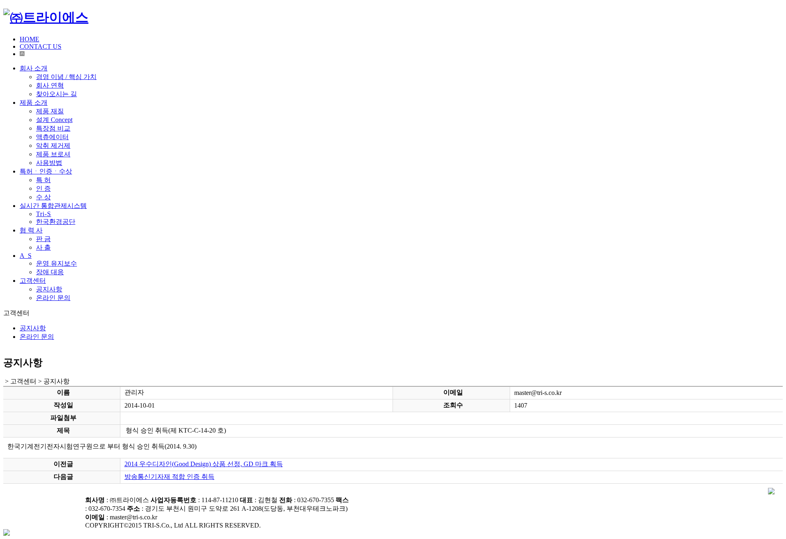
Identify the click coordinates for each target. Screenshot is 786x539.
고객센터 (33, 280)
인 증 (43, 188)
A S (26, 255)
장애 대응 (50, 271)
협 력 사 (31, 230)
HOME (29, 39)
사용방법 (49, 162)
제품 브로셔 (53, 154)
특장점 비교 (53, 128)
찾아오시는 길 (56, 93)
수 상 (43, 197)
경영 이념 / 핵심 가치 (66, 76)
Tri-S (43, 213)
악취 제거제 (53, 145)
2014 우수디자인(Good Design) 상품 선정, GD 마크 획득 (203, 463)
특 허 (43, 179)
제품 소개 (33, 102)
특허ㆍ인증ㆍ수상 (46, 171)
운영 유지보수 (56, 263)
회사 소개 (33, 68)
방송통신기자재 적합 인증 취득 (169, 476)
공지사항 (49, 289)
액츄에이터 (52, 136)
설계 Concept (54, 119)
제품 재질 (50, 111)
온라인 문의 (53, 297)
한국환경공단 (55, 221)
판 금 (43, 238)
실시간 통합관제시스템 (53, 205)
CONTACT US (40, 46)
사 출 (43, 247)
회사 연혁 (50, 85)
